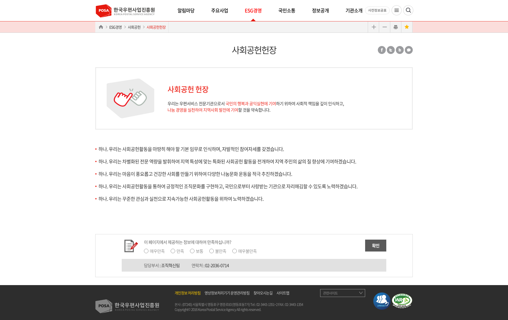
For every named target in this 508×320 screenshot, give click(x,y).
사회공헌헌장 (156, 27)
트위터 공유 (391, 50)
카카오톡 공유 (409, 50)
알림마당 (186, 10)
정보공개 (320, 10)
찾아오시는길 (263, 292)
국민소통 (286, 10)
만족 (180, 251)
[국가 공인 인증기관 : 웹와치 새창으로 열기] (402, 300)
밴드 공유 (400, 50)
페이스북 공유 (382, 50)
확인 (375, 245)
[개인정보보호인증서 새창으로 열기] (382, 300)
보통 (199, 251)
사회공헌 (134, 27)
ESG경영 (253, 10)
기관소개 (354, 10)
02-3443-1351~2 (267, 304)
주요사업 (219, 10)
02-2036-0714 (217, 265)
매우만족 (157, 251)
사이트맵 (282, 292)
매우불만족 (247, 251)
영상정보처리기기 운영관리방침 (227, 292)
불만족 (220, 251)
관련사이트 (330, 292)
